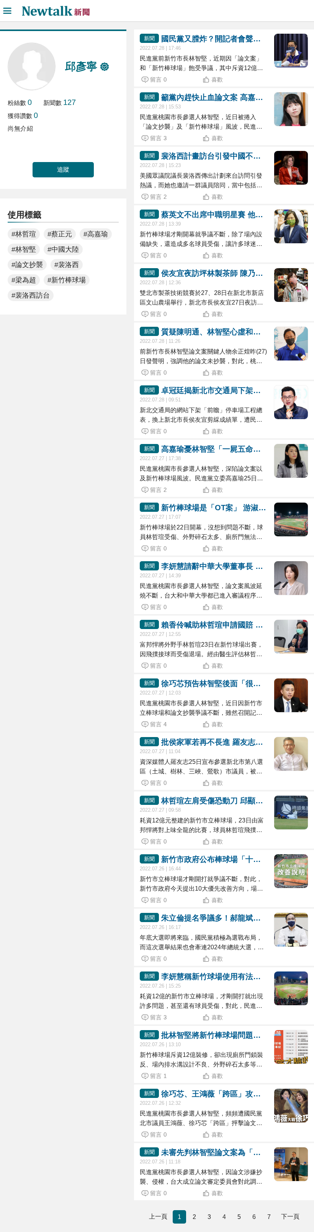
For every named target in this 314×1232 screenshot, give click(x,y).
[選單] (7, 10)
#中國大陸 (63, 249)
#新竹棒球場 (66, 280)
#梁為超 (23, 280)
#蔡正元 (59, 234)
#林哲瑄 (23, 234)
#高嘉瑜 (95, 234)
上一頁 (158, 1216)
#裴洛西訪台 (30, 295)
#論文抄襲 (27, 265)
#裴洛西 (66, 265)
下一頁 (290, 1216)
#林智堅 (23, 249)
